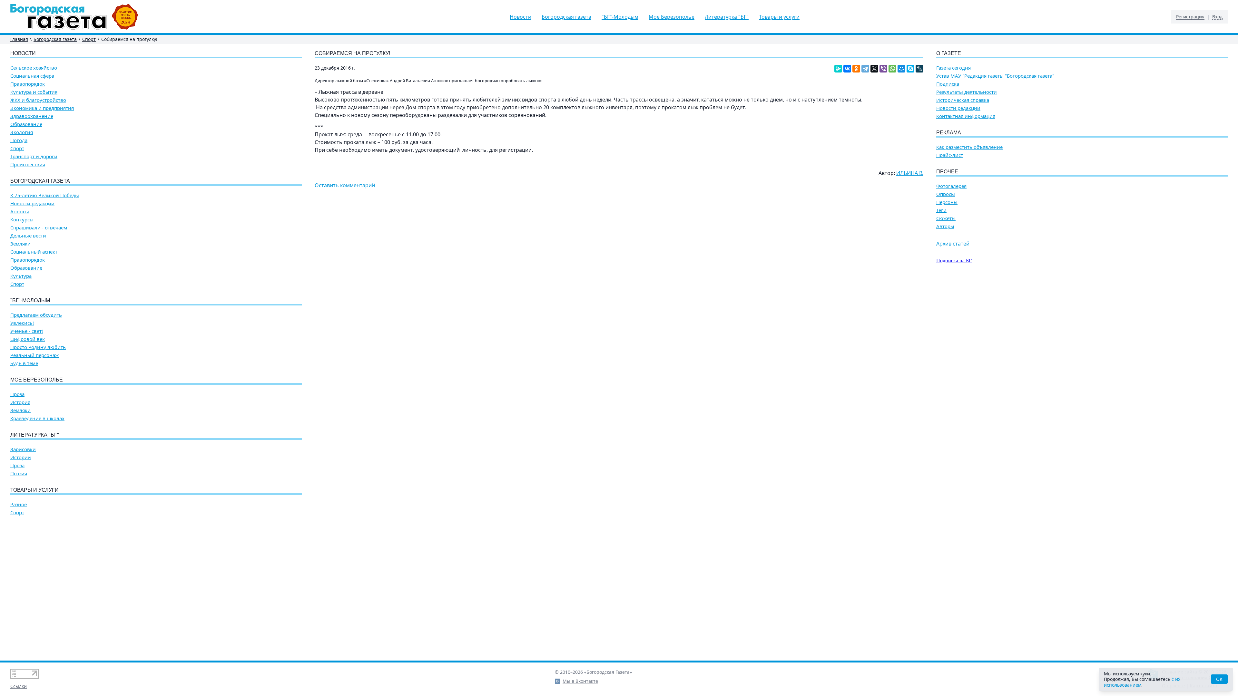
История (20, 402)
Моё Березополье (671, 16)
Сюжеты (946, 218)
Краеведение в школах (37, 418)
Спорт (89, 39)
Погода (18, 140)
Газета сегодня (953, 68)
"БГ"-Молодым (620, 16)
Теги (941, 210)
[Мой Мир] (901, 68)
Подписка (947, 84)
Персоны (947, 202)
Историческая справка (962, 100)
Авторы (945, 226)
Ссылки (18, 686)
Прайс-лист (949, 155)
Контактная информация (965, 116)
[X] (874, 68)
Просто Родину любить (38, 347)
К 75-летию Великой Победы (44, 195)
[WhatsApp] (892, 68)
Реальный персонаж (34, 355)
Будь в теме (24, 363)
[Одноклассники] (856, 68)
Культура (21, 276)
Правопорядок (27, 84)
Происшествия (27, 164)
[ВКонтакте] (847, 68)
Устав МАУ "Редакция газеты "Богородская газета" (995, 76)
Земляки (20, 244)
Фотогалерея (951, 186)
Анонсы (19, 211)
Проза (17, 394)
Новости (520, 16)
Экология (21, 132)
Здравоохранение (31, 116)
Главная (19, 39)
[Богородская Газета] (74, 17)
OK (1219, 679)
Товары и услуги (779, 16)
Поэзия (18, 473)
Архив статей (952, 243)
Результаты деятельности (966, 92)
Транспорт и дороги (33, 156)
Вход (1217, 17)
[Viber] (883, 68)
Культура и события (33, 92)
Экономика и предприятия (42, 108)
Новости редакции (32, 203)
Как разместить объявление (969, 147)
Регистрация (1190, 17)
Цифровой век (27, 339)
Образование (26, 124)
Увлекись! (22, 323)
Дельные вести (28, 236)
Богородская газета (566, 16)
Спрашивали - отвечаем (38, 228)
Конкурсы (22, 220)
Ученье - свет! (26, 331)
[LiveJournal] (919, 68)
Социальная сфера (32, 76)
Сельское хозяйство (33, 68)
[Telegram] (865, 68)
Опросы (945, 194)
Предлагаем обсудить (36, 315)
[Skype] (910, 68)
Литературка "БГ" (727, 16)
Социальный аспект (33, 252)
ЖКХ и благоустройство (38, 100)
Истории (20, 457)
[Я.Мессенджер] (838, 68)
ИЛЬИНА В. (909, 173)
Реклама (948, 132)
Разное (18, 504)
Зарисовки (23, 449)
